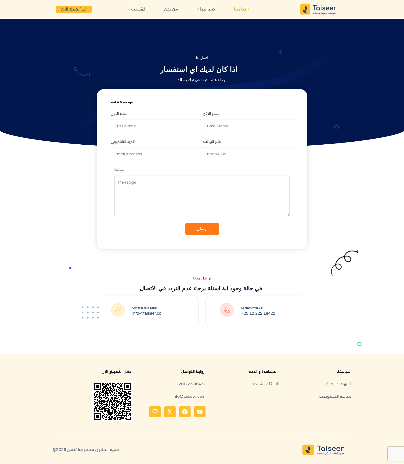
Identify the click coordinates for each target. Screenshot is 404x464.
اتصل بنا (241, 9)
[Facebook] (185, 411)
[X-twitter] (170, 411)
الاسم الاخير (212, 113)
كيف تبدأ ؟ (206, 9)
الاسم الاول (120, 113)
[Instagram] (155, 411)
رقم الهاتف (212, 141)
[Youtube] (200, 411)
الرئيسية (138, 9)
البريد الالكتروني (123, 141)
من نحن (171, 9)
